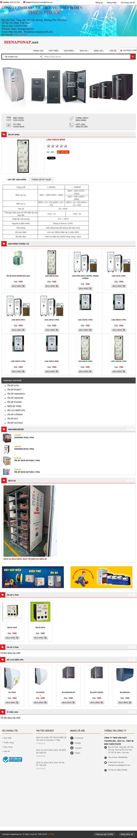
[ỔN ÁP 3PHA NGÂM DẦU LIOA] (18, 266)
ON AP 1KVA (12, 628)
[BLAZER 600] (125, 681)
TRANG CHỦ (38, 51)
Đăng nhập (111, 2)
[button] (128, 480)
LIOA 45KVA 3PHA (52, 361)
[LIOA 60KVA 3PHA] (85, 359)
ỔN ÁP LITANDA (14, 414)
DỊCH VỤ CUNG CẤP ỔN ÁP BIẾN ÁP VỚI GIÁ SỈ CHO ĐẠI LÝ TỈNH (51, 739)
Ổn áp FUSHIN (14, 402)
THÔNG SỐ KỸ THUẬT (41, 180)
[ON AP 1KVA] (12, 621)
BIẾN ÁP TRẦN (14, 406)
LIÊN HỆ (112, 51)
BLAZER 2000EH (96, 692)
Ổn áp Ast (12, 419)
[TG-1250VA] (40, 686)
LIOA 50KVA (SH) (51, 276)
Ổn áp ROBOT (14, 389)
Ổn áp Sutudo (15, 423)
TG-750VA (12, 692)
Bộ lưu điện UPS (16, 410)
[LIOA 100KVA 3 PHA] (119, 359)
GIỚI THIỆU (53, 51)
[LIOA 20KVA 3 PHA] (119, 309)
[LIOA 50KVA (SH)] (52, 274)
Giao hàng (8, 747)
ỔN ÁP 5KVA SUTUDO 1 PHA (27, 472)
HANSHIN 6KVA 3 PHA (24, 449)
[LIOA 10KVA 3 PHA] (52, 317)
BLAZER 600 (125, 692)
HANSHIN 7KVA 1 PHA (24, 437)
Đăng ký (99, 2)
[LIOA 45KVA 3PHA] (52, 351)
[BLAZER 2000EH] (97, 678)
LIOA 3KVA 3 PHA (119, 276)
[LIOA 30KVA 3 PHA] (18, 351)
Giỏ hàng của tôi (128, 2)
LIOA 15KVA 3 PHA (85, 320)
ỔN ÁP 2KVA (40, 628)
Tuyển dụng (9, 742)
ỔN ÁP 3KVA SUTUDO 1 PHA (27, 460)
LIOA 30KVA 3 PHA (18, 361)
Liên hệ (7, 751)
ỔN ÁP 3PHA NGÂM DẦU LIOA (18, 276)
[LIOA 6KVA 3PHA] (18, 317)
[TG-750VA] (12, 690)
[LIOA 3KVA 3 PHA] (119, 274)
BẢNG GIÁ (98, 51)
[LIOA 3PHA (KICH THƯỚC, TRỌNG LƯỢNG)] (85, 274)
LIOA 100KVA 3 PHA (119, 361)
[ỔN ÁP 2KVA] (40, 621)
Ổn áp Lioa (13, 385)
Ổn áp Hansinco (16, 394)
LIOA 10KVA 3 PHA (52, 320)
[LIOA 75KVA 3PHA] (23, 156)
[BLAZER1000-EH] (68, 678)
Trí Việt (51, 834)
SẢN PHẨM (68, 51)
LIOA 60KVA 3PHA (85, 361)
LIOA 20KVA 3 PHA (119, 320)
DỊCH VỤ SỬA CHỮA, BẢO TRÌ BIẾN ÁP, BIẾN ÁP (51, 751)
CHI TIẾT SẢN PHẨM (17, 180)
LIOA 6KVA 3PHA (18, 320)
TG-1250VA (40, 692)
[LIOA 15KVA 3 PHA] (85, 309)
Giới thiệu (8, 738)
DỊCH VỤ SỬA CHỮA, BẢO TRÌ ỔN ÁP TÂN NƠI (50, 764)
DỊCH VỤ (83, 51)
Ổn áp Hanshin (15, 398)
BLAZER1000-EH (68, 692)
